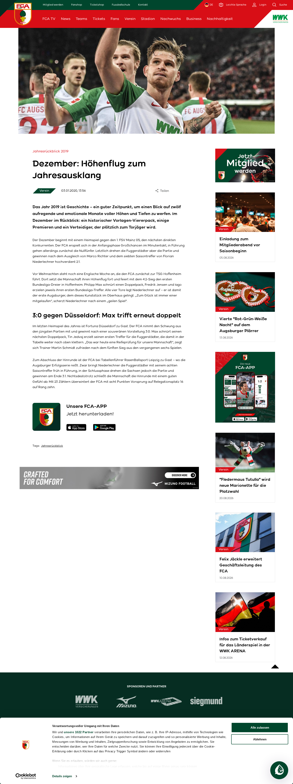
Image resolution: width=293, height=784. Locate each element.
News (65, 19)
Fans (115, 19)
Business (194, 19)
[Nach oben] (275, 664)
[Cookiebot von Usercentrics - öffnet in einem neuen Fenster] (25, 776)
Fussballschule (121, 4)
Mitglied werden (53, 4)
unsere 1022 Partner (79, 732)
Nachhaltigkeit (220, 19)
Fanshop (76, 4)
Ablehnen (259, 739)
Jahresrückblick (52, 445)
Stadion (148, 19)
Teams (81, 19)
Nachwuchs (170, 19)
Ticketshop (97, 4)
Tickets (99, 19)
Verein (130, 19)
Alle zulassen (260, 727)
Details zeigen (62, 776)
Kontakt (143, 4)
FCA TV (48, 19)
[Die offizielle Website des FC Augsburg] (23, 14)
